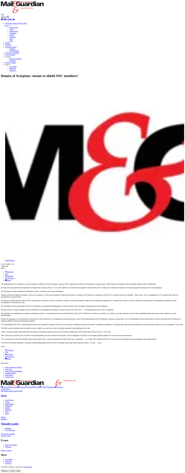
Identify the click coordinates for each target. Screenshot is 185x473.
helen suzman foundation (13, 371)
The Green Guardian (8, 434)
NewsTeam (28, 467)
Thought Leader (10, 423)
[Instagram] (3, 20)
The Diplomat (10, 430)
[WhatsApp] (12, 20)
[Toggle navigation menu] (2, 14)
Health (7, 408)
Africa (7, 402)
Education (8, 406)
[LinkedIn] (5, 20)
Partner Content (6, 450)
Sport (7, 414)
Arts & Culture (6, 436)
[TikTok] (8, 20)
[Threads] (7, 20)
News (4, 395)
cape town (8, 369)
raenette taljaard (10, 373)
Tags (2, 389)
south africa (9, 375)
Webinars (8, 447)
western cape (9, 377)
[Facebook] (2, 20)
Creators (7, 389)
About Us (8, 463)
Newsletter (8, 459)
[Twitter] (10, 20)
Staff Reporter (10, 260)
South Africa (9, 400)
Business (4, 419)
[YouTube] (14, 20)
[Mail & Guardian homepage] (92, 7)
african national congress (13, 367)
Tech (6, 412)
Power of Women (11, 445)
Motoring (8, 410)
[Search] (8, 17)
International (9, 404)
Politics (3, 417)
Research (8, 461)
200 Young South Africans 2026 (12, 391)
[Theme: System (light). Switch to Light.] (4, 17)
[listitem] (5, 387)
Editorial (8, 428)
